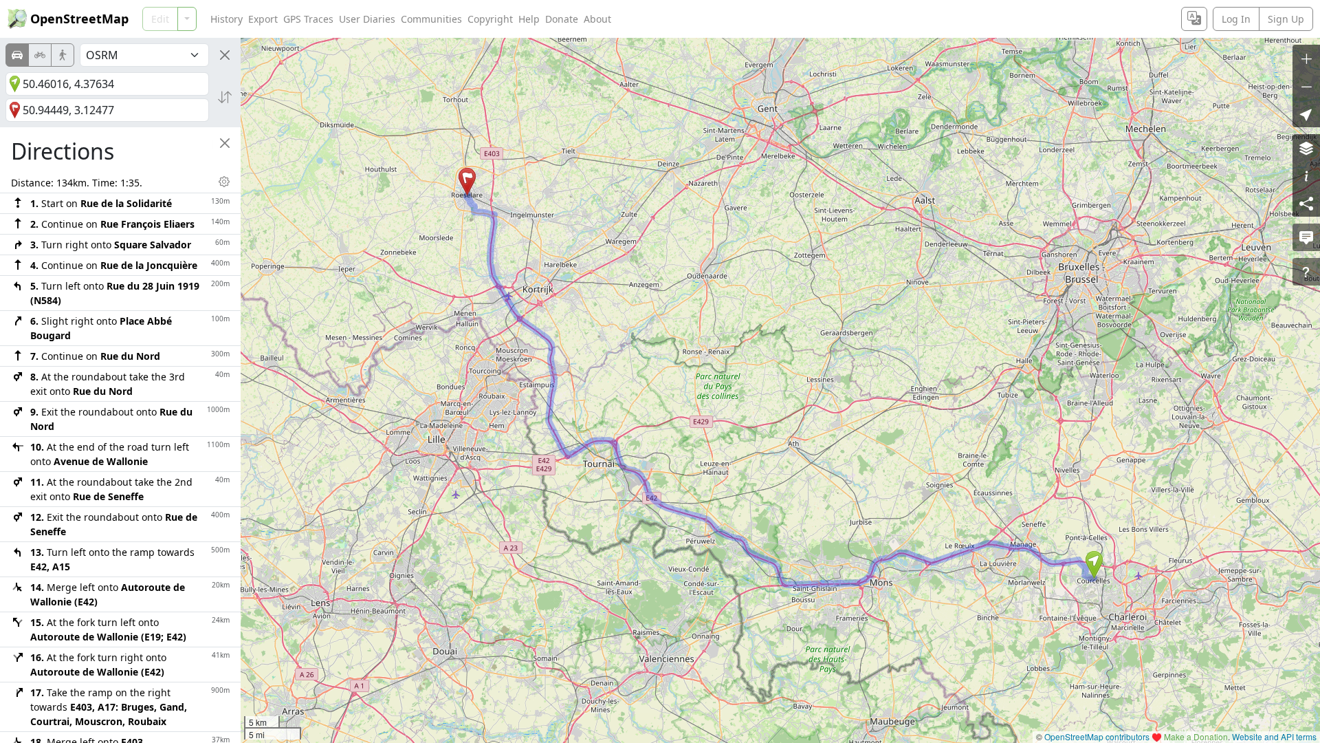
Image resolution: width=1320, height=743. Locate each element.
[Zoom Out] (1306, 86)
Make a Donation (1196, 736)
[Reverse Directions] (224, 97)
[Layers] (1306, 148)
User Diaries (367, 18)
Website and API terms (1274, 736)
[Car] (17, 55)
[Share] (1306, 203)
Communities (431, 18)
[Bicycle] (40, 55)
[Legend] (1306, 175)
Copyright (490, 18)
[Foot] (62, 55)
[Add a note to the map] (1306, 237)
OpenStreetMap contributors (1097, 736)
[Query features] (1306, 272)
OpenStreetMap (79, 18)
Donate (561, 18)
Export (263, 18)
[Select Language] (1194, 19)
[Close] (224, 55)
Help (529, 18)
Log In (1236, 18)
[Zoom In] (1306, 58)
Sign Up (1286, 18)
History (226, 18)
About (597, 18)
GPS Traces (308, 18)
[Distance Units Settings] (224, 181)
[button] (1094, 565)
